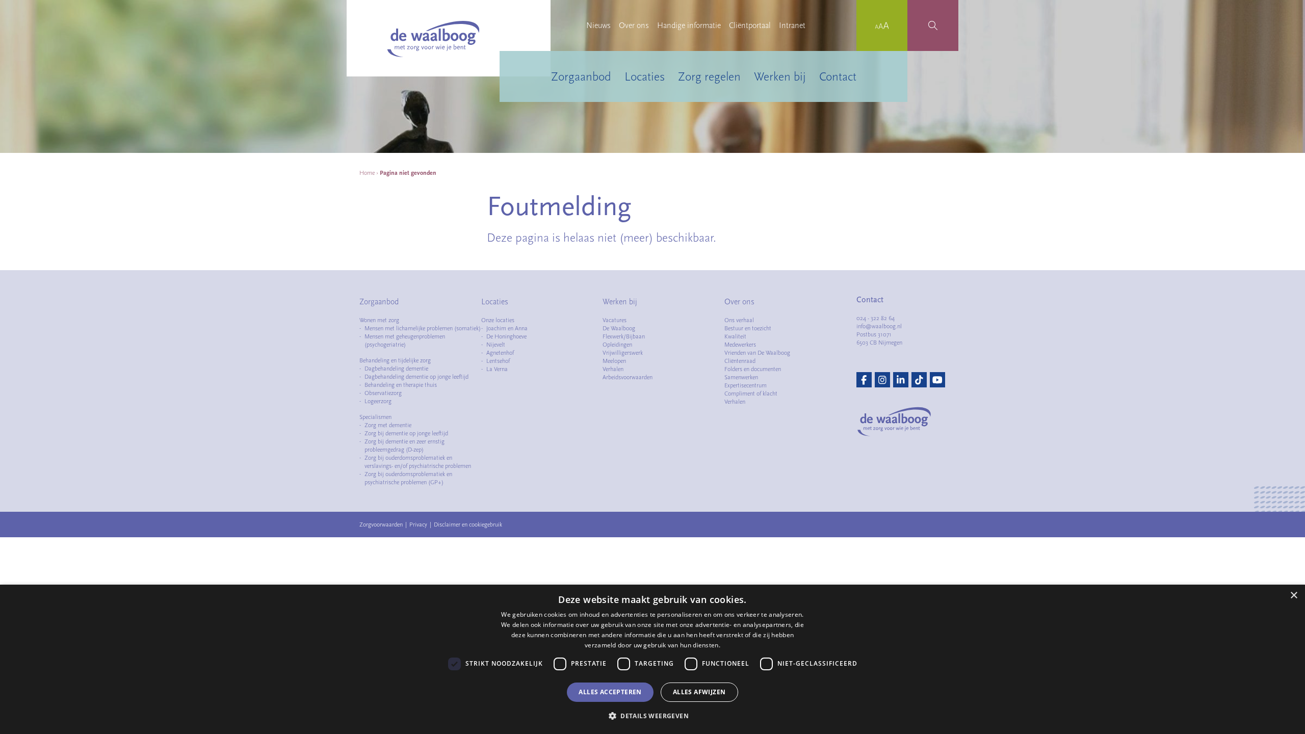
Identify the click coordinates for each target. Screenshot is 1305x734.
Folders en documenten (752, 369)
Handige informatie (689, 25)
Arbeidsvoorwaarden (627, 377)
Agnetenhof (500, 352)
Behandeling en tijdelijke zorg (395, 360)
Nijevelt (495, 344)
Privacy (418, 524)
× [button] (1293, 595)
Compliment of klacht (750, 393)
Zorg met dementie (387, 425)
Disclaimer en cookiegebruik (468, 524)
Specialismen (375, 417)
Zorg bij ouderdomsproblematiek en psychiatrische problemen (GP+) (408, 478)
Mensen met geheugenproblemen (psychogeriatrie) (404, 340)
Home (367, 172)
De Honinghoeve (506, 336)
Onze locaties (497, 320)
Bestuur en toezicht (747, 328)
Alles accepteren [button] (610, 692)
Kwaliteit (735, 336)
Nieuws (598, 25)
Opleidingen (617, 344)
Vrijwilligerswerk (623, 352)
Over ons (634, 25)
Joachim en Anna (507, 328)
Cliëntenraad (739, 360)
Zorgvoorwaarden (381, 524)
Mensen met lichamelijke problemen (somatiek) (422, 328)
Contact (837, 76)
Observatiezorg (383, 393)
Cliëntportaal (750, 25)
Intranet (792, 25)
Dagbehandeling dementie (396, 368)
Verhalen (613, 369)
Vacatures (615, 320)
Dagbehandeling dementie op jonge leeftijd (416, 376)
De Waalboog (619, 328)
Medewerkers (740, 344)
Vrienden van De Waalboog (757, 352)
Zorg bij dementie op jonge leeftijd (406, 433)
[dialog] (652, 659)
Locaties (644, 76)
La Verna (497, 369)
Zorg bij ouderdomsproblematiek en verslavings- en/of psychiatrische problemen (417, 461)
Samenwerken (741, 377)
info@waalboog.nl (879, 326)
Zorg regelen (709, 76)
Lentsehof (498, 360)
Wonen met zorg (379, 320)
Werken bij (780, 76)
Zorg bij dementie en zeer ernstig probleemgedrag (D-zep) (404, 445)
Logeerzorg (378, 401)
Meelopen (614, 360)
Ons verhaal (739, 320)
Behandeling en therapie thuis (400, 384)
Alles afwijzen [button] (699, 692)
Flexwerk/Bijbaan (624, 336)
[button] (652, 716)
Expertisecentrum (745, 385)
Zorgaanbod (581, 76)
